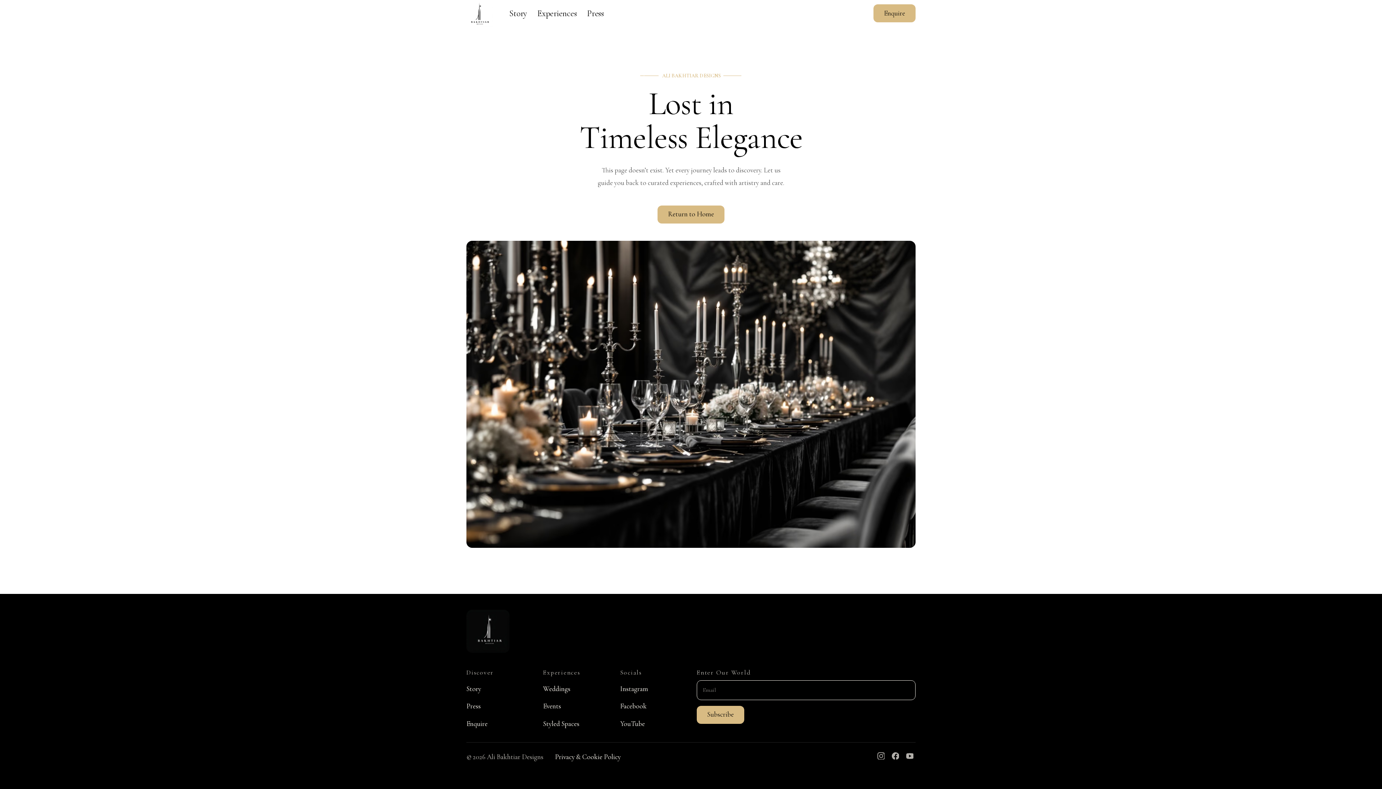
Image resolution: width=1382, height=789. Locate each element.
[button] (720, 715)
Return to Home (691, 214)
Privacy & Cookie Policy (588, 757)
